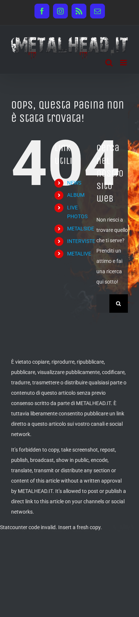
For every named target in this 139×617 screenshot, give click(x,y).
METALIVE (79, 254)
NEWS (74, 183)
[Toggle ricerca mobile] (109, 62)
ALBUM (76, 195)
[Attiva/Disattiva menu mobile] (124, 62)
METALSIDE (80, 229)
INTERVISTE (81, 241)
